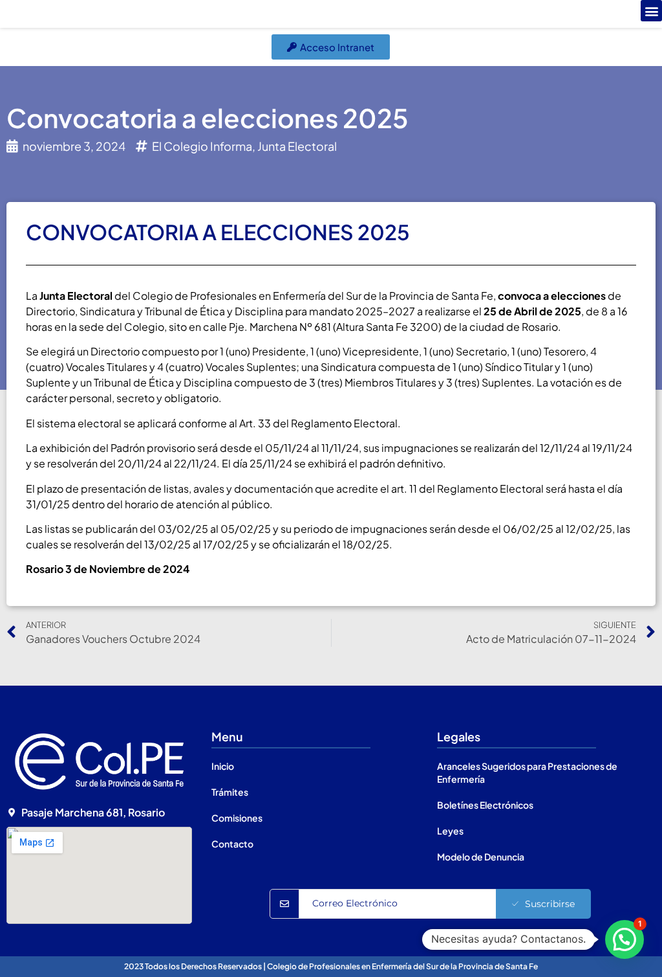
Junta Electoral (297, 146)
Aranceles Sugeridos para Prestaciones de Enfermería (527, 772)
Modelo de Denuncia (480, 856)
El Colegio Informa (202, 146)
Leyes (450, 831)
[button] (651, 10)
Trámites (229, 792)
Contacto (232, 843)
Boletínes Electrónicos (485, 805)
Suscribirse (550, 904)
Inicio (222, 766)
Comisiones (236, 818)
